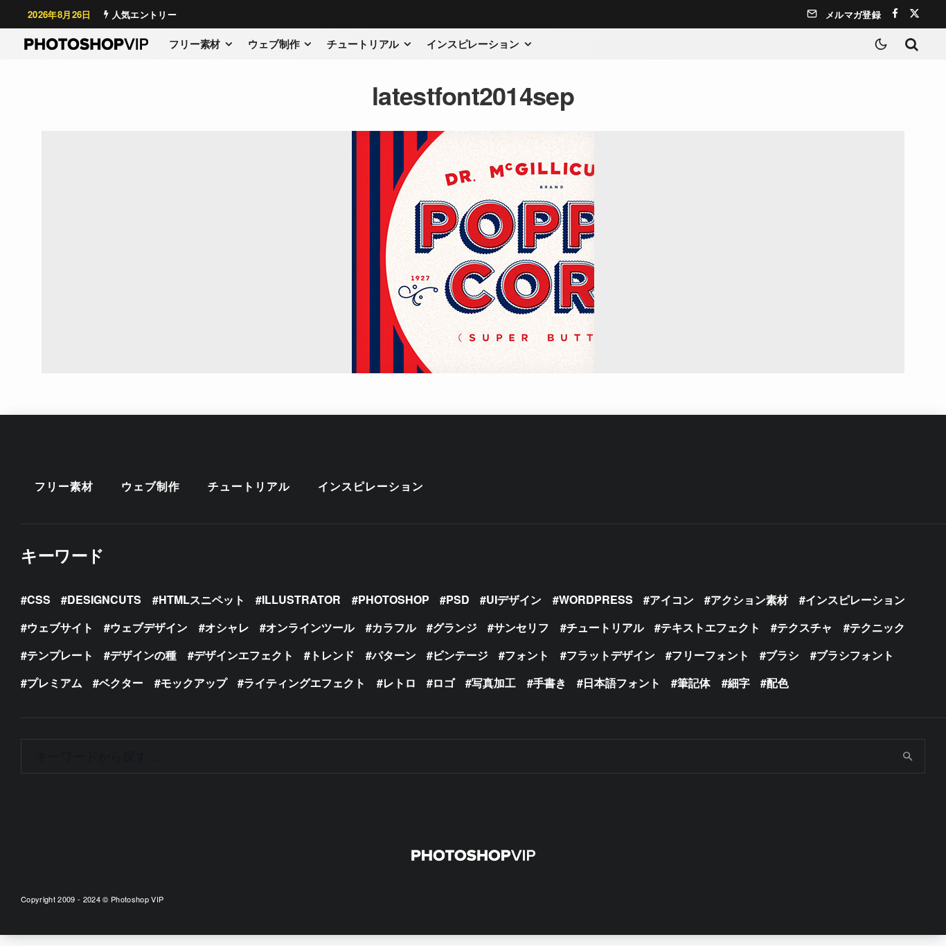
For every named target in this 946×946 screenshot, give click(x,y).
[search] (908, 756)
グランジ (455, 627)
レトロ (399, 682)
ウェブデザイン (149, 627)
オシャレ (227, 627)
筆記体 (694, 682)
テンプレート (60, 655)
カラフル (394, 627)
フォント (527, 655)
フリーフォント (710, 655)
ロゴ (444, 682)
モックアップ (194, 682)
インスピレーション (473, 43)
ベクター (121, 682)
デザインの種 (143, 655)
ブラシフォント (855, 655)
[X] (914, 13)
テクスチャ (804, 627)
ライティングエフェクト (305, 682)
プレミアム (54, 682)
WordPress (596, 599)
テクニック (877, 627)
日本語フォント (622, 682)
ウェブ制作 (273, 43)
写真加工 (494, 682)
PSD (458, 599)
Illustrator (301, 599)
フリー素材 (194, 43)
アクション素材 (749, 599)
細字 (739, 682)
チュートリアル (363, 43)
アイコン (672, 599)
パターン (394, 655)
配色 (778, 682)
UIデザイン (514, 599)
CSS (39, 599)
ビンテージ (460, 655)
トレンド (332, 655)
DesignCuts (104, 599)
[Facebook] (895, 13)
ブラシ (782, 655)
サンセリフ (521, 627)
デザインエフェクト (244, 655)
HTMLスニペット (202, 599)
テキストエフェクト (710, 627)
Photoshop (393, 599)
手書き (549, 682)
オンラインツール (310, 627)
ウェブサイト (60, 627)
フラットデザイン (610, 655)
